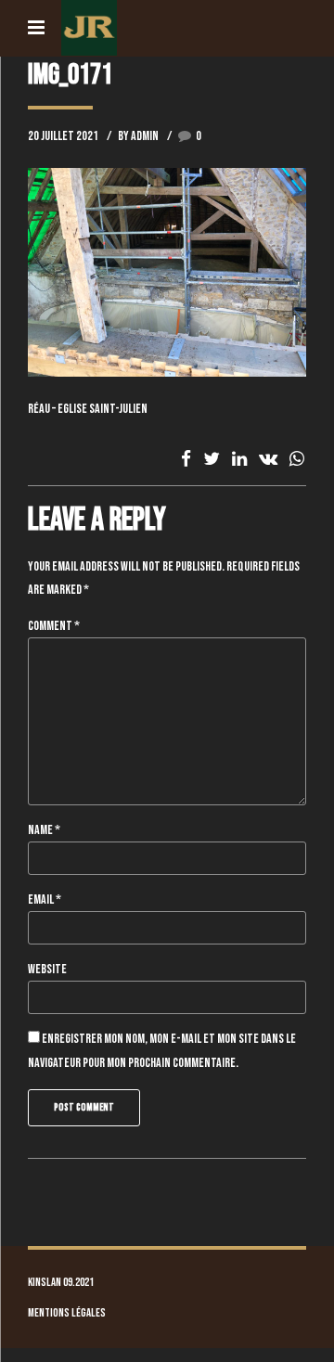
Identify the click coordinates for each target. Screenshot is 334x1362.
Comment (54, 626)
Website (47, 969)
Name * (44, 830)
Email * (44, 899)
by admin (138, 136)
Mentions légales (67, 1313)
